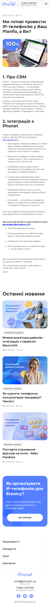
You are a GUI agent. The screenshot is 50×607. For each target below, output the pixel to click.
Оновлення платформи (13, 333)
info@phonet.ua (25, 581)
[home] (9, 4)
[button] (46, 4)
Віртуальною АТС (10, 140)
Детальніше (25, 517)
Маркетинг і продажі (12, 389)
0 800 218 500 (28, 3)
